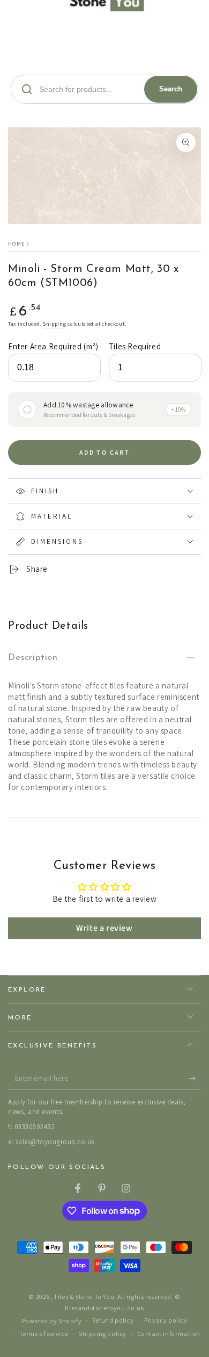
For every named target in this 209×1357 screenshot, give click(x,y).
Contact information (168, 1334)
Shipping (54, 323)
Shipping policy (102, 1334)
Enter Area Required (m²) (53, 346)
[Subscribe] (195, 1078)
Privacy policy (165, 1320)
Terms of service (44, 1334)
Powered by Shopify (51, 1321)
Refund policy (113, 1320)
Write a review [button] (104, 928)
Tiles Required (135, 346)
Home (16, 243)
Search (170, 89)
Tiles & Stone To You (84, 1297)
